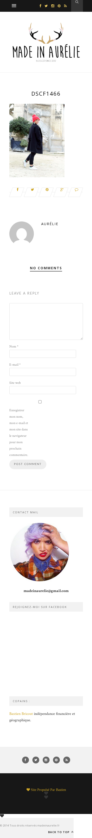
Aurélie (49, 223)
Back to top (59, 832)
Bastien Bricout (21, 713)
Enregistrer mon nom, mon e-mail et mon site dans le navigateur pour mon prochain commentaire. (18, 432)
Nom (13, 346)
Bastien (61, 789)
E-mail (15, 364)
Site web (15, 383)
